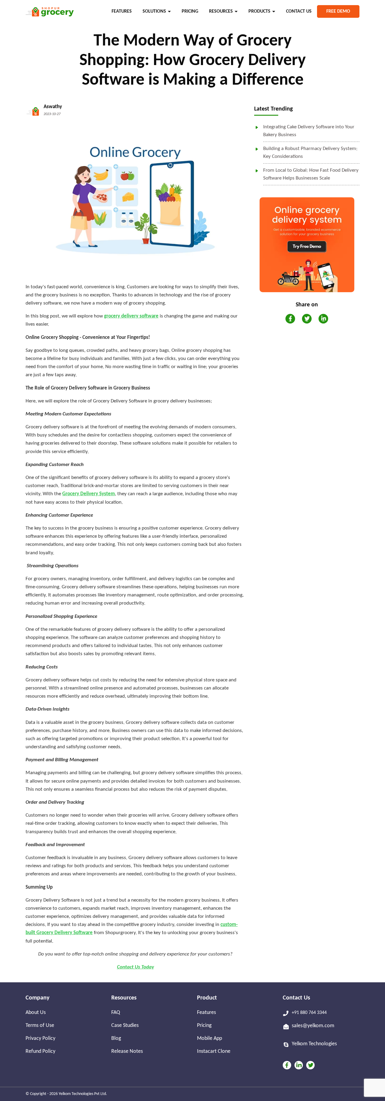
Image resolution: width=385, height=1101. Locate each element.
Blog (116, 1038)
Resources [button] (221, 11)
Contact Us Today (135, 967)
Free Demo (338, 11)
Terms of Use (40, 1025)
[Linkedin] (298, 1065)
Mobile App (209, 1038)
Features (122, 11)
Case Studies (125, 1025)
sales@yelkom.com (313, 1026)
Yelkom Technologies (314, 1044)
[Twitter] (310, 1065)
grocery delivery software (131, 316)
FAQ (115, 1012)
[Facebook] (287, 1065)
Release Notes (127, 1051)
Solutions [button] (154, 11)
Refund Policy (40, 1051)
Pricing (190, 11)
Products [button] (259, 11)
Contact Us (299, 11)
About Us (36, 1012)
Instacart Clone (213, 1051)
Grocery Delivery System (88, 493)
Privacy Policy (40, 1038)
